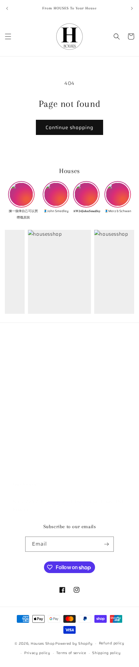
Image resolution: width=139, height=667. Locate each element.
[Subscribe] (106, 544)
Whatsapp (24, 467)
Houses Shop (43, 643)
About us (23, 379)
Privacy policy (37, 653)
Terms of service (71, 653)
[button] (8, 36)
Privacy (21, 423)
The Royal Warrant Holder (42, 394)
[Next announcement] (132, 8)
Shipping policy (106, 653)
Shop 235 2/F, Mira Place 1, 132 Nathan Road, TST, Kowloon (69, 505)
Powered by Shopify (74, 643)
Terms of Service (31, 437)
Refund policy (28, 452)
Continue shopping (69, 127)
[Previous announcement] (7, 8)
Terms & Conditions (34, 408)
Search (20, 364)
